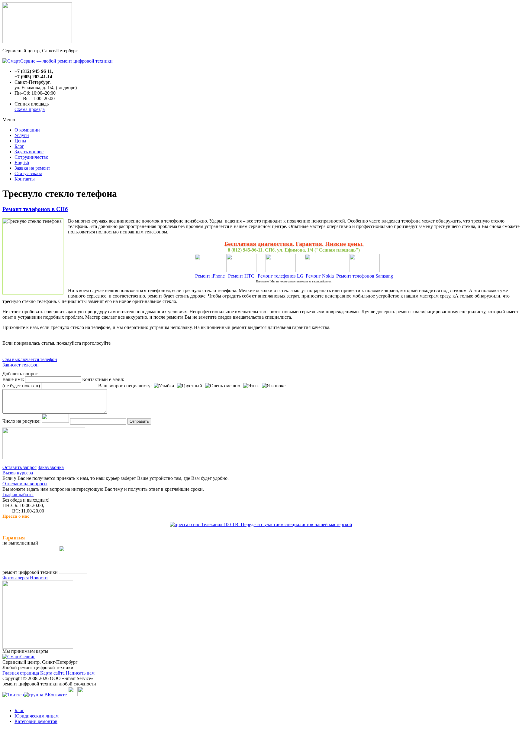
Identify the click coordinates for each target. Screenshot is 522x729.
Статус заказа (28, 173)
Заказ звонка (51, 467)
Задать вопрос (29, 151)
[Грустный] (189, 386)
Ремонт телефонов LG (281, 275)
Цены (20, 140)
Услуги (21, 135)
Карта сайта (52, 672)
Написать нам (80, 672)
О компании (27, 129)
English (21, 162)
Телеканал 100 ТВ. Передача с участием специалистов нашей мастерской (276, 524)
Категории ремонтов (35, 721)
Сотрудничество (31, 157)
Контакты (24, 178)
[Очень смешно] (222, 386)
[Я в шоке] (273, 386)
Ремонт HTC (241, 275)
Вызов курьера (17, 472)
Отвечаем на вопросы (24, 483)
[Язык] (251, 386)
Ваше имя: (13, 379)
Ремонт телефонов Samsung (364, 275)
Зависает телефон (20, 364)
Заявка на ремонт (32, 168)
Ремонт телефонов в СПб (35, 209)
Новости (39, 577)
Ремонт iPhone (210, 275)
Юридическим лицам (36, 715)
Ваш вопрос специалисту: (125, 385)
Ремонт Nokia (320, 275)
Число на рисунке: (21, 421)
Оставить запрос (19, 467)
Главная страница (20, 672)
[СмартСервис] (18, 656)
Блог (19, 146)
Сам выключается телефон (29, 359)
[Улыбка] (164, 386)
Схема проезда (29, 109)
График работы (18, 494)
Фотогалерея (15, 577)
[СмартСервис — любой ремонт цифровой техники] (57, 60)
